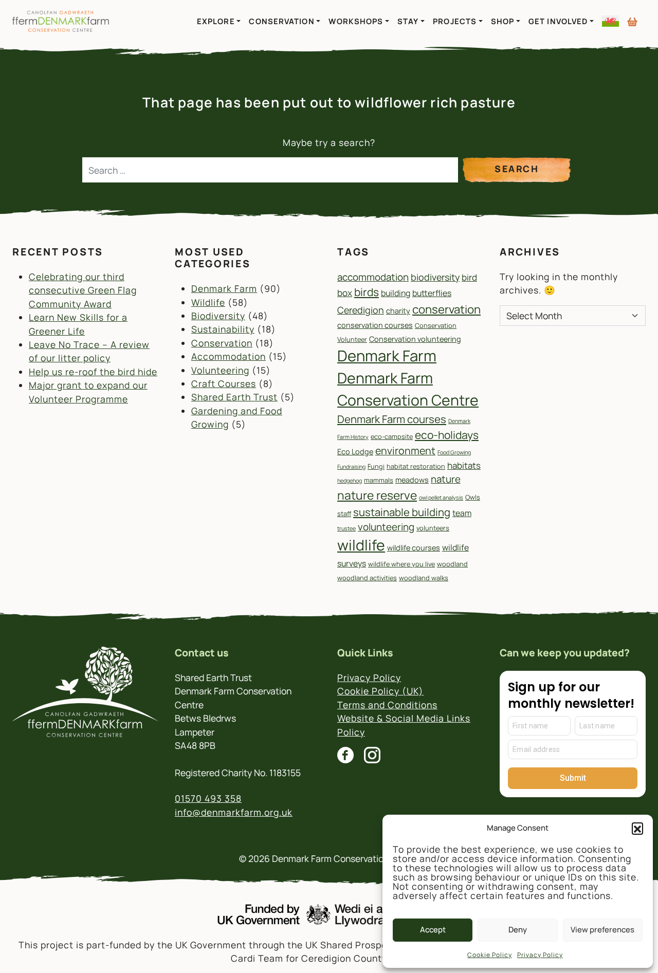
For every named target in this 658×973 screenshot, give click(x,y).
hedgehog (349, 480)
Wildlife (208, 302)
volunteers (432, 528)
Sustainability (222, 329)
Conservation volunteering (415, 339)
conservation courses (375, 325)
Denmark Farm (224, 288)
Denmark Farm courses (391, 419)
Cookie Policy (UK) (380, 691)
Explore (216, 21)
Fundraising (351, 466)
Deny (517, 929)
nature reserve (377, 495)
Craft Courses (223, 383)
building (395, 293)
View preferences (602, 929)
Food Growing (454, 452)
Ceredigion (360, 310)
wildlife (361, 545)
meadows (412, 480)
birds (366, 292)
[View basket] (632, 18)
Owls (472, 497)
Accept (433, 929)
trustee (346, 528)
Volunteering (220, 370)
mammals (378, 480)
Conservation (281, 21)
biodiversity (435, 277)
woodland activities (367, 577)
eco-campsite (392, 436)
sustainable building (401, 512)
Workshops (355, 21)
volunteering (386, 527)
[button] (637, 828)
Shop (502, 21)
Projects (455, 21)
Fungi (376, 466)
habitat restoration (416, 466)
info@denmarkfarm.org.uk (234, 812)
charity (398, 311)
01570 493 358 (208, 798)
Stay (407, 21)
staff (344, 513)
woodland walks (423, 577)
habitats (464, 465)
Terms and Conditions (387, 705)
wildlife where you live (401, 563)
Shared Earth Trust (234, 397)
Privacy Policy (540, 954)
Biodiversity (218, 315)
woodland (452, 563)
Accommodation (228, 356)
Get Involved (558, 21)
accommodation (373, 277)
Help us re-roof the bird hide (93, 371)
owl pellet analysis (441, 497)
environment (405, 450)
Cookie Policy (489, 954)
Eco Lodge (355, 451)
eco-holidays (447, 435)
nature (446, 479)
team (461, 513)
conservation (446, 309)
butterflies (431, 293)
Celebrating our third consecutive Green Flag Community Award (83, 290)
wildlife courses (413, 548)
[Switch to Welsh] (610, 21)
